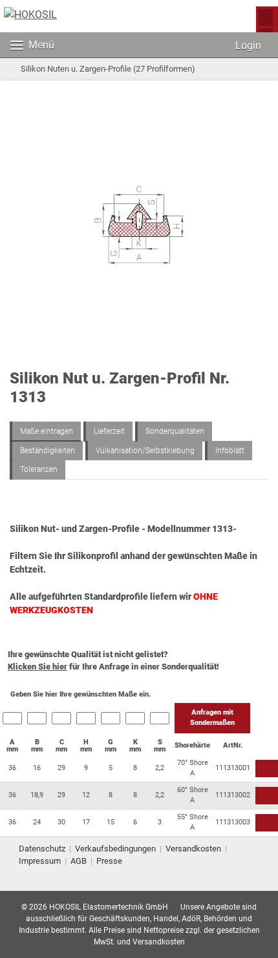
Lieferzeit (109, 431)
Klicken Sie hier (37, 666)
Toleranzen (39, 469)
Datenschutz (42, 848)
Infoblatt (229, 450)
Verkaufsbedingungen (115, 848)
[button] (204, 45)
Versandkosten (193, 848)
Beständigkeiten (47, 450)
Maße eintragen (46, 431)
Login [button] (247, 45)
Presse (109, 861)
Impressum (40, 861)
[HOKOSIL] (30, 15)
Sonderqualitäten (174, 431)
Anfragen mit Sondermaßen (212, 718)
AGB (78, 861)
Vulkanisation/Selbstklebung (145, 450)
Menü (41, 45)
